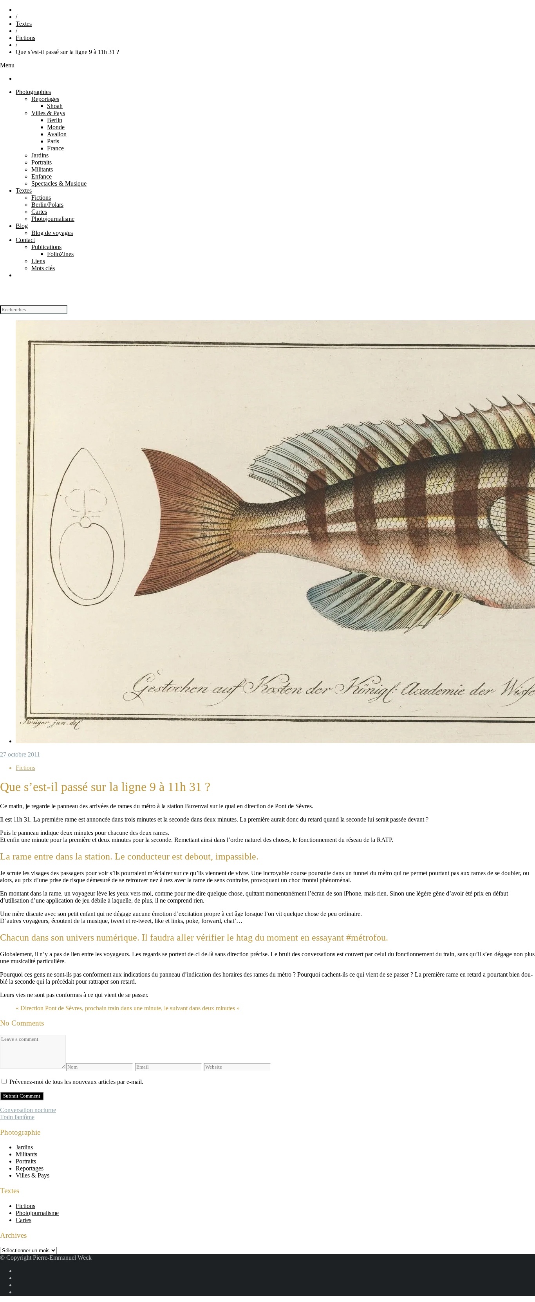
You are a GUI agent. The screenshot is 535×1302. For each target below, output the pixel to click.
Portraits (41, 162)
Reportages (45, 99)
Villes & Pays (48, 113)
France (55, 148)
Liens (38, 261)
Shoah (55, 106)
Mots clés (43, 268)
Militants (42, 169)
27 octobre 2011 (20, 754)
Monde (56, 127)
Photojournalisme (52, 218)
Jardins (40, 155)
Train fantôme (17, 1117)
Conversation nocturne (28, 1110)
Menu (7, 65)
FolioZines (60, 254)
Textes (24, 23)
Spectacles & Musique (59, 183)
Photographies (33, 91)
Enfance (41, 176)
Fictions (25, 37)
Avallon (57, 134)
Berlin (54, 120)
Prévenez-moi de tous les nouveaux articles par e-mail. (76, 1081)
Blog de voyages (52, 232)
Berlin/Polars (47, 204)
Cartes (39, 211)
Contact (25, 240)
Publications (46, 247)
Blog (22, 225)
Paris (53, 141)
